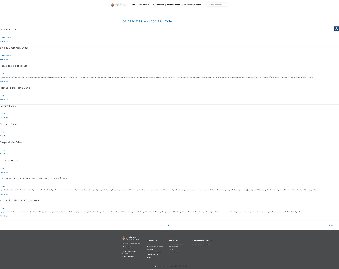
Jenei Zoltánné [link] (8, 106)
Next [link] (331, 225)
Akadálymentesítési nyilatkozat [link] (201, 244)
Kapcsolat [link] (150, 249)
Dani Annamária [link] (8, 29)
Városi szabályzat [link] (152, 254)
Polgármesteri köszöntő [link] (176, 244)
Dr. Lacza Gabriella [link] (10, 124)
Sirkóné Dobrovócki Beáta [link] (14, 47)
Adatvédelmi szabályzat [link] (154, 252)
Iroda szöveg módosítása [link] (13, 65)
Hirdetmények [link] (173, 252)
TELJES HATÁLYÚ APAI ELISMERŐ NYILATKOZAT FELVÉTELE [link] (33, 178)
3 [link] (168, 225)
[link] (336, 28)
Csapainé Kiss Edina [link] (11, 142)
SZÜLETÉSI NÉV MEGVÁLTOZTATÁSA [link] (20, 200)
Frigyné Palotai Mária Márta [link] (15, 87)
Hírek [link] (148, 244)
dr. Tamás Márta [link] (9, 160)
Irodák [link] (171, 249)
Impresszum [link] (150, 257)
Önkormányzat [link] (173, 247)
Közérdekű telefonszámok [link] (155, 247)
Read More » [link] (4, 41)
